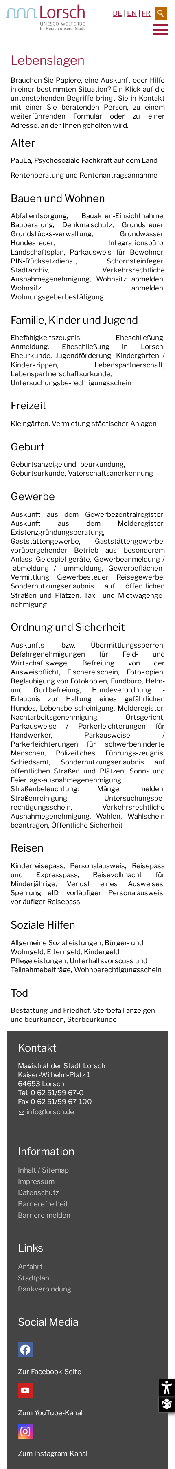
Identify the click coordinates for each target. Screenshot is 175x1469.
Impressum (36, 1181)
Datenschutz (38, 1192)
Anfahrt (30, 1267)
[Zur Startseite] (45, 17)
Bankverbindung (44, 1289)
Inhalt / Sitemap (43, 1170)
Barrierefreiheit (43, 1204)
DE (117, 13)
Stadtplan (33, 1278)
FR (146, 13)
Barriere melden (44, 1215)
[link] (88, 247)
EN (132, 13)
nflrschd (49, 1112)
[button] (25, 1349)
